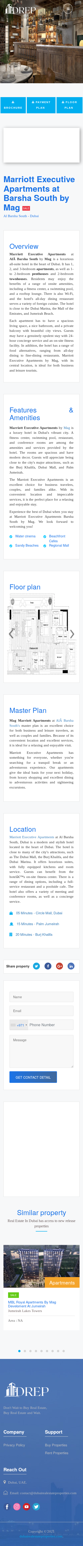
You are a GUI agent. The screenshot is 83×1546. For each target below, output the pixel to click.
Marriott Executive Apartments (31, 837)
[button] (11, 634)
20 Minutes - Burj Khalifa (33, 934)
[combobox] (19, 1025)
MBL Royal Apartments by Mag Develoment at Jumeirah (32, 1304)
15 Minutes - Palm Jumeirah (37, 923)
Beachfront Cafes (57, 538)
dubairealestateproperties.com (41, 1536)
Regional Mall (59, 545)
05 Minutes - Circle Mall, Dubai (38, 912)
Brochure (13, 107)
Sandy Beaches (27, 545)
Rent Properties (56, 1452)
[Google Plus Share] (59, 966)
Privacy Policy (14, 1444)
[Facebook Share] (47, 966)
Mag (67, 428)
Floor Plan (71, 105)
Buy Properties (56, 1444)
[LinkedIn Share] (71, 966)
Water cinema (25, 536)
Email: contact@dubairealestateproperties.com (43, 1493)
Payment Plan (43, 105)
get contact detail (33, 1077)
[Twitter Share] (36, 966)
